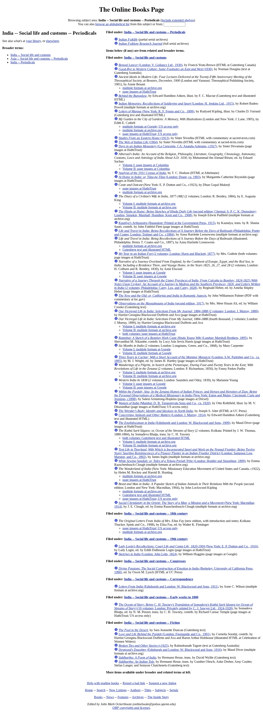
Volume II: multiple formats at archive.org (149, 207)
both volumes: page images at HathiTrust (148, 333)
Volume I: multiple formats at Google (146, 349)
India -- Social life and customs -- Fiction (152, 622)
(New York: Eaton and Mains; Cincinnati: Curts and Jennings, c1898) (187, 395)
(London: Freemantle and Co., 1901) (164, 634)
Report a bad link (134, 683)
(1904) (138, 142)
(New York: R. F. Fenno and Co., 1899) (156, 111)
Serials (174, 690)
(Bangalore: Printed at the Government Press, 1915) (167, 223)
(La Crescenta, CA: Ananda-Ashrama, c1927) (168, 146)
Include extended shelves (177, 20)
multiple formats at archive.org (142, 88)
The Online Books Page (131, 9)
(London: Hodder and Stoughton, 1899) (182, 461)
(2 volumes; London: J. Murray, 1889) (188, 311)
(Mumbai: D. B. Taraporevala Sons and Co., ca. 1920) (164, 403)
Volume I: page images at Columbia (145, 165)
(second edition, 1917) (161, 303)
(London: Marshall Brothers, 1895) (183, 338)
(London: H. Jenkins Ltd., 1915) (176, 103)
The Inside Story (158, 697)
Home (89, 690)
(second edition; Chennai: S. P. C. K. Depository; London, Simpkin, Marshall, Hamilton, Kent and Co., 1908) (185, 213)
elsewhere (52, 41)
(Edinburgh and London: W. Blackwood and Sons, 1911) (168, 586)
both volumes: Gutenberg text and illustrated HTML (156, 438)
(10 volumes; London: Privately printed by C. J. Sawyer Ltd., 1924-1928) (183, 606)
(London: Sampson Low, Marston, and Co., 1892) (184, 453)
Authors (135, 690)
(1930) (165, 69)
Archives (138, 697)
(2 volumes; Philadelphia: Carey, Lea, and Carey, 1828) (187, 284)
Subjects (160, 690)
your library (33, 41)
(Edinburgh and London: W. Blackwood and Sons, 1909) (174, 423)
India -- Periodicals (22, 62)
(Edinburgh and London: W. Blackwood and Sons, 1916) (170, 649)
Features (123, 697)
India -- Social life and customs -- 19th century (156, 539)
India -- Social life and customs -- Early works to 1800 (161, 597)
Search (101, 690)
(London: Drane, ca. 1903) (160, 177)
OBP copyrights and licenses (131, 708)
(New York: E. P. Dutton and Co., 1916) (188, 546)
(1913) (144, 138)
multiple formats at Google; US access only (150, 126)
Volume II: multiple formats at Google (147, 353)
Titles (147, 690)
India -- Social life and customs (30, 55)
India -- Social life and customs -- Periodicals (154, 32)
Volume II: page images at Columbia (146, 169)
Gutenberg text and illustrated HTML (146, 249)
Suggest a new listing (162, 683)
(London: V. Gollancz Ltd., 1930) (150, 65)
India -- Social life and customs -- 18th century (156, 513)
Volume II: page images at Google (144, 276)
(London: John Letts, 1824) (148, 554)
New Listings (118, 690)
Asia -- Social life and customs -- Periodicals (39, 58)
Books (98, 697)
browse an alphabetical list (112, 24)
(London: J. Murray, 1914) (162, 415)
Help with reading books (103, 683)
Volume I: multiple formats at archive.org (148, 203)
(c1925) (143, 645)
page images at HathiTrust (139, 91)
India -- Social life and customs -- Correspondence (158, 579)
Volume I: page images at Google (144, 272)
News (110, 697)
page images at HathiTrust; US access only (150, 134)
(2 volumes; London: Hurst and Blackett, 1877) (167, 253)
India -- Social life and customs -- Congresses (155, 561)
